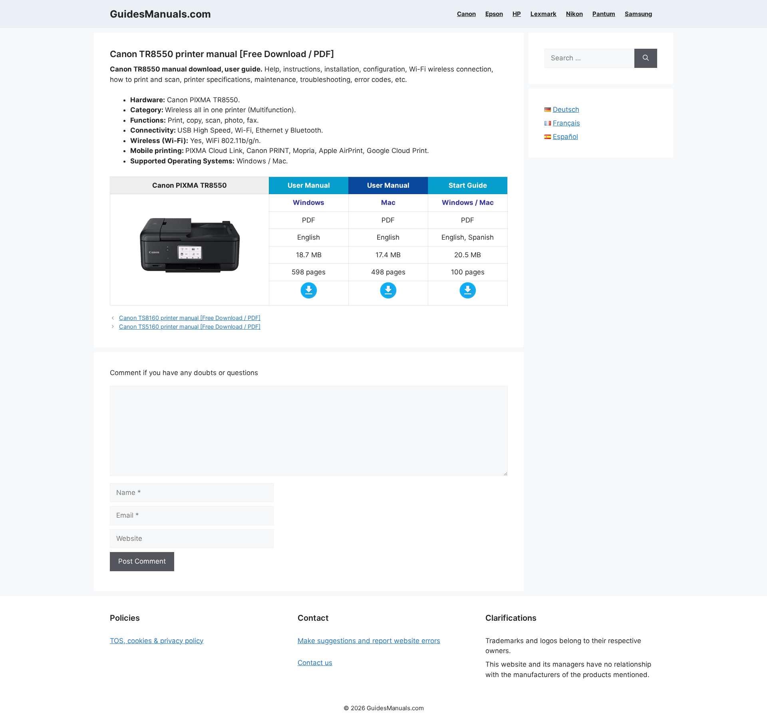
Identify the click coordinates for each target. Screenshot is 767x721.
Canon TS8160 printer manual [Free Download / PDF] (189, 317)
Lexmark (543, 14)
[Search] (645, 58)
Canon (466, 14)
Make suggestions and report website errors (369, 641)
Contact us (315, 663)
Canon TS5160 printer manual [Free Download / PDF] (189, 326)
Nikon (574, 14)
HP (517, 14)
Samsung (638, 14)
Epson (494, 14)
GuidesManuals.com (160, 14)
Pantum (603, 14)
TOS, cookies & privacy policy (156, 641)
